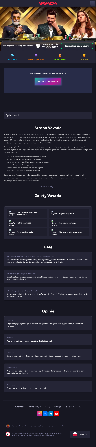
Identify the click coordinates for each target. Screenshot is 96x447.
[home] (48, 3)
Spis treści (69, 407)
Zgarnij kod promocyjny (77, 46)
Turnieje (57, 407)
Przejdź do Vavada (48, 81)
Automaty (19, 407)
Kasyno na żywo (35, 407)
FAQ (79, 407)
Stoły (47, 407)
